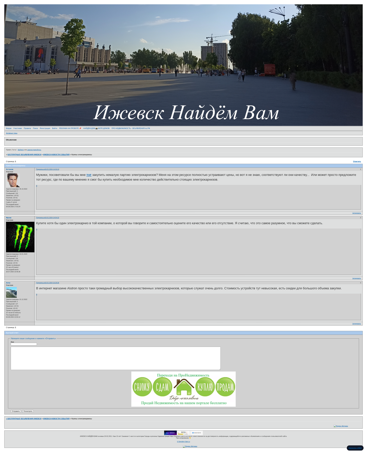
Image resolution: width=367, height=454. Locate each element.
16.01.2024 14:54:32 (52, 217)
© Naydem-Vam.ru (183, 441)
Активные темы (11, 133)
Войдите (21, 150)
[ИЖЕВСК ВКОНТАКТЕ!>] (196, 434)
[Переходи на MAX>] (170, 434)
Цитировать (356, 213)
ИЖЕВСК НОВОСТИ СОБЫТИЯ (56, 155)
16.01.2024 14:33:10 (52, 169)
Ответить (357, 162)
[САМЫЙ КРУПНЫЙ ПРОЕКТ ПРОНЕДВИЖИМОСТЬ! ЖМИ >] (183, 406)
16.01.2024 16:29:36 (52, 283)
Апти (8, 283)
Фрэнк (8, 218)
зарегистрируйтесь (34, 150)
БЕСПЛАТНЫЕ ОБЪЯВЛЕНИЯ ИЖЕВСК (24, 155)
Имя (12, 342)
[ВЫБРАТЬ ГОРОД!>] (183, 434)
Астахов (9, 169)
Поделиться (40, 169)
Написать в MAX (355, 448)
